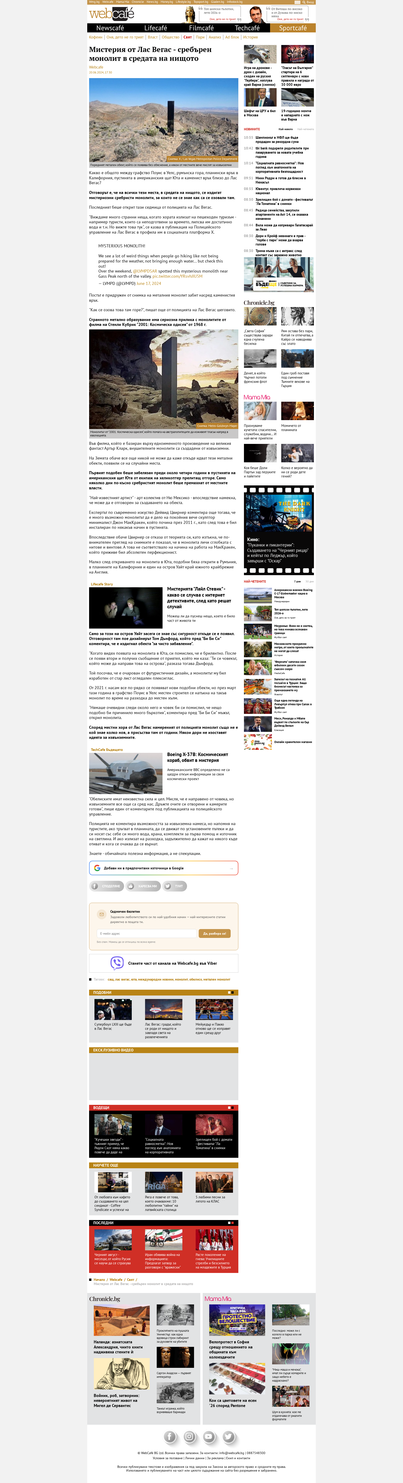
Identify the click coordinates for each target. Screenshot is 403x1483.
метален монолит (216, 979)
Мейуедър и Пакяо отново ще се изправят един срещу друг (213, 1028)
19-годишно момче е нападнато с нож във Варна (296, 115)
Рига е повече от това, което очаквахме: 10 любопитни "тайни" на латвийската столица (161, 1203)
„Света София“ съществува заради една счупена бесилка (258, 337)
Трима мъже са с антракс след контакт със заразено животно (279, 253)
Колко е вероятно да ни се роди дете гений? (297, 472)
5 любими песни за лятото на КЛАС (210, 1199)
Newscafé (110, 27)
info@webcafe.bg (231, 1453)
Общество (170, 37)
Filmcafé (201, 27)
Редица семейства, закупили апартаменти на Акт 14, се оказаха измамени (282, 214)
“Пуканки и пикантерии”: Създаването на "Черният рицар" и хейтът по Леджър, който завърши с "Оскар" (277, 552)
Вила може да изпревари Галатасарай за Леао (284, 227)
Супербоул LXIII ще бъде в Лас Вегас (113, 1026)
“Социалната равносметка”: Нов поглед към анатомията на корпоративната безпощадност (163, 1145)
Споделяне (111, 886)
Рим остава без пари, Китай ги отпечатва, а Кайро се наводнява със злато (297, 337)
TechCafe (98, 749)
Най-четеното (305, 129)
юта (134, 979)
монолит (181, 979)
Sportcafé (293, 27)
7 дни (297, 581)
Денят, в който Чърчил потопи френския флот (255, 377)
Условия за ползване (168, 1458)
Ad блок (232, 37)
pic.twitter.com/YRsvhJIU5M (177, 276)
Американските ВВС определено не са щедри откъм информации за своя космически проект (198, 774)
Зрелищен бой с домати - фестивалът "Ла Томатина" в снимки (214, 1143)
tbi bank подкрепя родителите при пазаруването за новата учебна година (282, 152)
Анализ (215, 37)
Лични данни (195, 1458)
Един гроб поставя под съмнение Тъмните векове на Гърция (295, 379)
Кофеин (95, 37)
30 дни (310, 581)
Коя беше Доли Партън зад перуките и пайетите (260, 472)
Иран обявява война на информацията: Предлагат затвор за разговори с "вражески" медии (163, 1261)
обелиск (195, 979)
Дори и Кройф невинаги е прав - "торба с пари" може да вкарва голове (280, 240)
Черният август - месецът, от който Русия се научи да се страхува (112, 1259)
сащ (111, 979)
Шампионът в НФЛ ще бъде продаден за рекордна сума (277, 139)
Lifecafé (155, 27)
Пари (200, 37)
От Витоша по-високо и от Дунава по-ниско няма (286, 12)
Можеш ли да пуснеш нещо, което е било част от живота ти (201, 618)
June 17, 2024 (149, 283)
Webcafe (96, 67)
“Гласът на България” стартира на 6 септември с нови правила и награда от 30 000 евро (297, 76)
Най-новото (286, 129)
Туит (179, 886)
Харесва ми (147, 886)
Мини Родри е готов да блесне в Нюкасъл (281, 180)
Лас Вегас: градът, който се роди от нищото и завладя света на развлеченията (163, 1030)
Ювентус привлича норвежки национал (278, 191)
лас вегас (122, 979)
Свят (188, 37)
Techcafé (247, 27)
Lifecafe (97, 584)
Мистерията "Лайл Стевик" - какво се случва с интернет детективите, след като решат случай (199, 597)
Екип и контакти (238, 1458)
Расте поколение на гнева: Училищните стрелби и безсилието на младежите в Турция (213, 1261)
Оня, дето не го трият (125, 37)
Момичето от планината (291, 428)
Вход (310, 2)
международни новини (156, 979)
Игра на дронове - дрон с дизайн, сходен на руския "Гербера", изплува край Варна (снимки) (259, 76)
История (250, 37)
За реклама (216, 1458)
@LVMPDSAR (145, 271)
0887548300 (256, 1453)
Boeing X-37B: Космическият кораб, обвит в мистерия (197, 757)
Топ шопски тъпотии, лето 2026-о (219, 11)
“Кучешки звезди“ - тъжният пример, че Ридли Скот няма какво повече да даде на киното (111, 1145)
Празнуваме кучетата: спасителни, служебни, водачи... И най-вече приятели (260, 432)
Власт (153, 37)
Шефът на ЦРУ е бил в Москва (260, 113)
